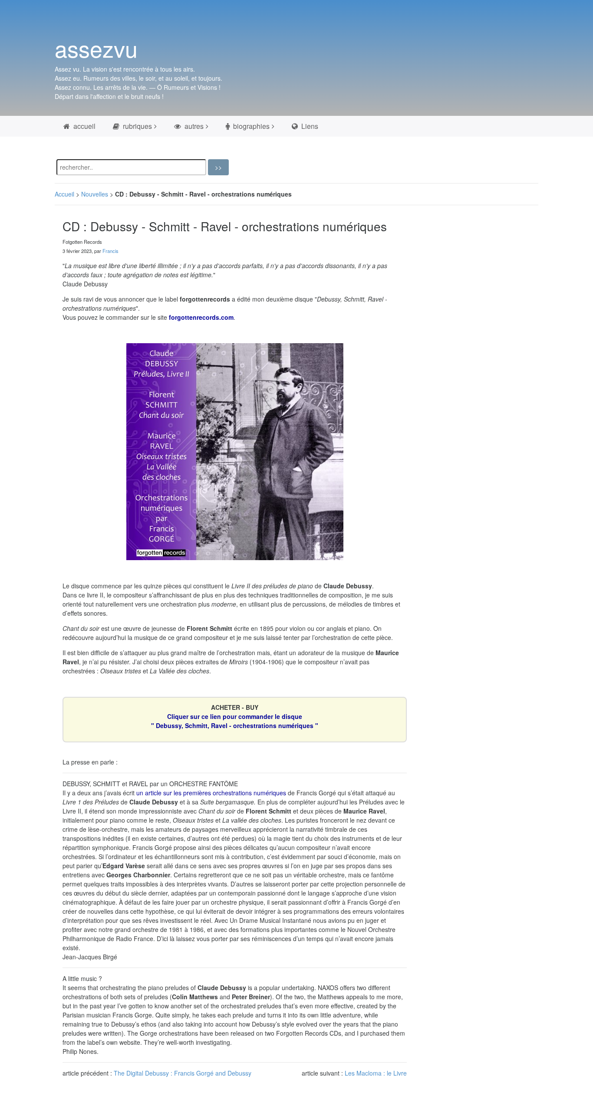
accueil (84, 126)
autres (193, 126)
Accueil (64, 194)
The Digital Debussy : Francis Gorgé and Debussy (182, 1073)
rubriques (136, 126)
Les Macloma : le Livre (376, 1073)
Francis (110, 250)
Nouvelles (94, 194)
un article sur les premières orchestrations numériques (211, 792)
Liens (309, 126)
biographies (250, 126)
